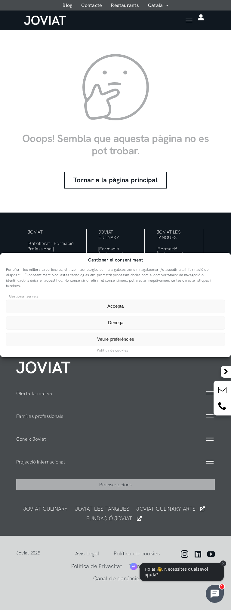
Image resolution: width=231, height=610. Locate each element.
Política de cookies (112, 350)
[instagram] (184, 554)
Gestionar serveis (23, 296)
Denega (115, 322)
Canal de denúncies (117, 578)
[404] (43, 364)
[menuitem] (158, 5)
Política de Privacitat (96, 566)
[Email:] (222, 391)
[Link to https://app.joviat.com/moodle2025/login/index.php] (201, 17)
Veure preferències (115, 339)
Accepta (115, 306)
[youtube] (211, 554)
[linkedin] (198, 554)
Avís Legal (87, 553)
